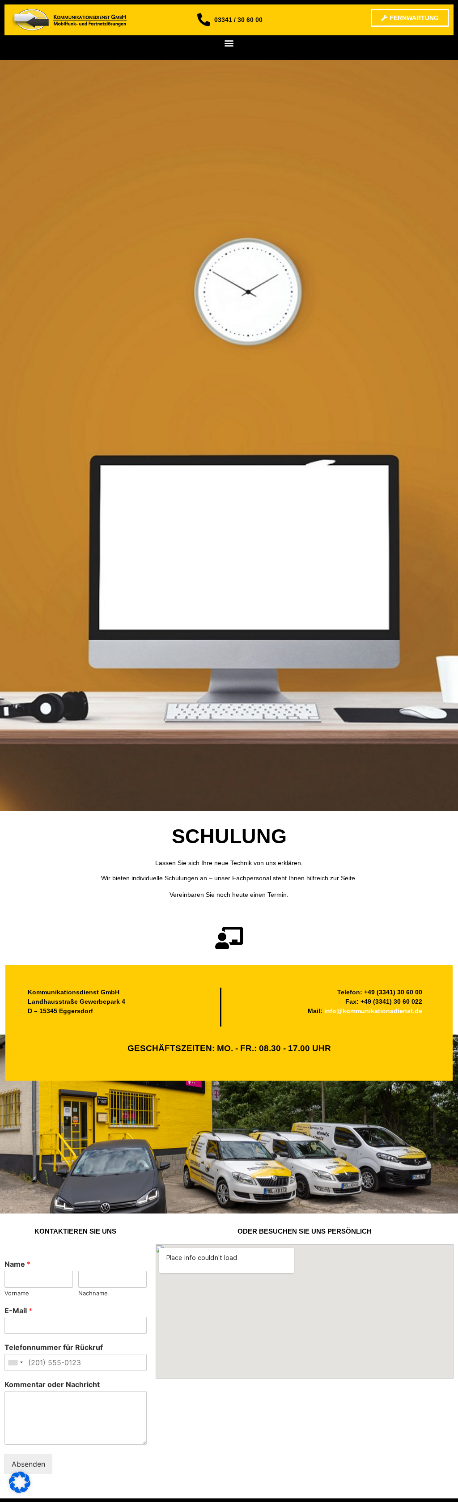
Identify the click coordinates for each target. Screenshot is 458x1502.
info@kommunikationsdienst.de (373, 1010)
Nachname (93, 1293)
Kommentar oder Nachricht (52, 1384)
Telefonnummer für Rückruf (53, 1347)
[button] (229, 42)
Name (17, 1264)
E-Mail (18, 1310)
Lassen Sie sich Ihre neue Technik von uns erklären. (229, 863)
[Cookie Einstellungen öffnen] (19, 1490)
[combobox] (15, 1362)
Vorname (16, 1293)
